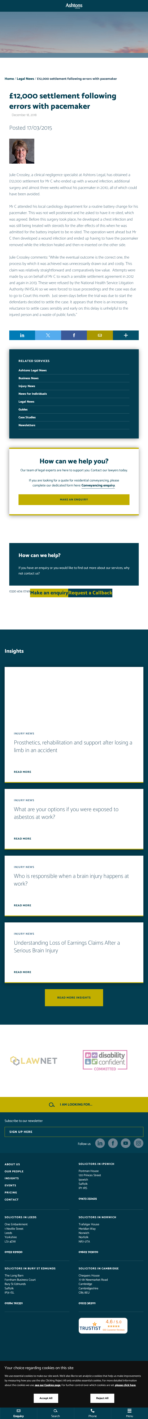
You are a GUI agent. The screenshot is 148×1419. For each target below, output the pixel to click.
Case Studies (27, 417)
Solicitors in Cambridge (99, 1268)
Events (10, 1185)
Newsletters (26, 425)
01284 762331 (14, 1303)
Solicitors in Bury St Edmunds (30, 1268)
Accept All (46, 1398)
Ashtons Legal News (32, 370)
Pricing (11, 1192)
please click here (125, 1385)
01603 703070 (88, 1252)
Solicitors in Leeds (21, 1217)
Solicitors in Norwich (97, 1217)
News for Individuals (32, 393)
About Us (12, 1164)
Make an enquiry (74, 499)
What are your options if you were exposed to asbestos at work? (66, 813)
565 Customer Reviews (114, 1330)
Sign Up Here (20, 1131)
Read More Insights (74, 997)
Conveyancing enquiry (98, 485)
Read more (22, 772)
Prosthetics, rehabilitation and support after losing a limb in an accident (73, 746)
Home (9, 79)
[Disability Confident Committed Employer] (109, 1061)
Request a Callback (90, 593)
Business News (28, 378)
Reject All (102, 1398)
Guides (23, 409)
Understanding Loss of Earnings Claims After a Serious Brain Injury (67, 946)
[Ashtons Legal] (74, 6)
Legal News (25, 79)
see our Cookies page (48, 1385)
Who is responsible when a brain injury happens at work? (71, 880)
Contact (12, 1199)
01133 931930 (13, 1252)
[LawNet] (38, 1061)
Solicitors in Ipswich (96, 1164)
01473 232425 (88, 1198)
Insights (12, 1178)
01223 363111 (87, 1303)
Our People (14, 1171)
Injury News (26, 386)
